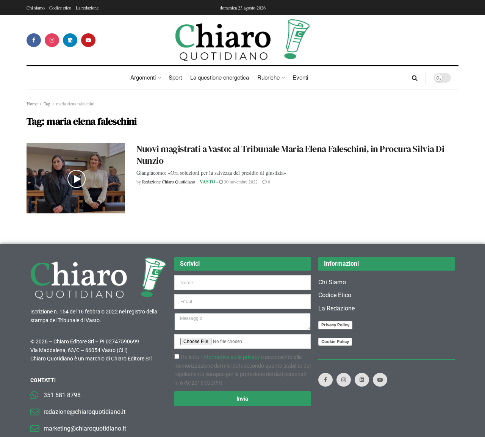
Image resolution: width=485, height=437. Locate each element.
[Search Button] (415, 77)
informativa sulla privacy (231, 357)
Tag (47, 103)
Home (32, 103)
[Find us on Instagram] (52, 40)
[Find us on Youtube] (88, 40)
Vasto (207, 182)
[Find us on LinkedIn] (70, 40)
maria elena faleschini (75, 103)
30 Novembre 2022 (240, 182)
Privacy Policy (335, 324)
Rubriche (268, 77)
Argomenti (143, 77)
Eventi (300, 77)
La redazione (87, 8)
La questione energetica (219, 77)
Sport (175, 77)
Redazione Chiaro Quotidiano (168, 182)
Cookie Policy (335, 341)
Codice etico (60, 8)
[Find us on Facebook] (34, 40)
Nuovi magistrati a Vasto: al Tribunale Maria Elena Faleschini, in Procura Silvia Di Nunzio (290, 155)
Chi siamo (36, 8)
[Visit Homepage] (242, 40)
